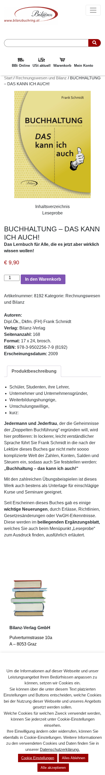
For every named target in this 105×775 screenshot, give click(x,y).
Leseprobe (52, 213)
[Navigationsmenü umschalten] (93, 10)
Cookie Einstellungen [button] (37, 758)
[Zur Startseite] (31, 15)
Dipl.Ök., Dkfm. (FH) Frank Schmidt (37, 321)
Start (8, 78)
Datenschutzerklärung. (60, 749)
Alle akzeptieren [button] (53, 768)
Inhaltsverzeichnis (52, 206)
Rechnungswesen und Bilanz (41, 78)
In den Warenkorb (43, 279)
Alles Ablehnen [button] (73, 758)
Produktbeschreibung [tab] (34, 371)
